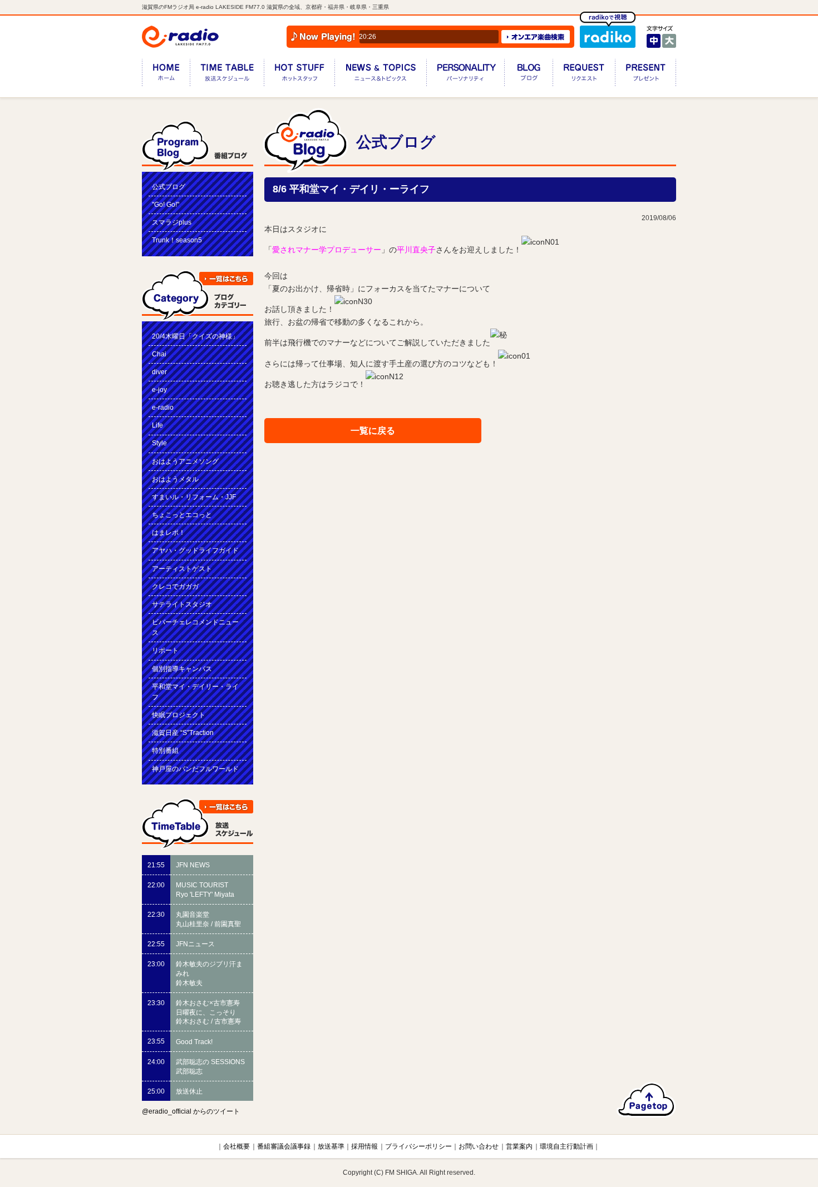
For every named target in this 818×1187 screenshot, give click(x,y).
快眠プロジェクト (178, 715)
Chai (159, 354)
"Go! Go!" (165, 204)
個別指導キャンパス (182, 669)
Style (159, 443)
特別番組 (165, 750)
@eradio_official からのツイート (191, 1111)
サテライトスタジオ (182, 604)
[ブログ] (528, 75)
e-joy (159, 390)
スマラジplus (171, 222)
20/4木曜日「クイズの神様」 (195, 336)
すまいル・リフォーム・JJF (194, 497)
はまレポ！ (168, 533)
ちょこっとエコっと (182, 515)
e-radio (163, 407)
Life (157, 425)
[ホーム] (166, 75)
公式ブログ (168, 187)
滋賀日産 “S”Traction (183, 733)
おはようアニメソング (185, 461)
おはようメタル (175, 479)
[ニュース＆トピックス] (380, 75)
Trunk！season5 (177, 240)
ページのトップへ (646, 1100)
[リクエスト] (584, 75)
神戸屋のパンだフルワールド (195, 769)
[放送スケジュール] (227, 75)
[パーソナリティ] (465, 75)
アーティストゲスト (182, 569)
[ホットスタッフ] (299, 75)
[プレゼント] (645, 75)
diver (159, 372)
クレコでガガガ (175, 586)
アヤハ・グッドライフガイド (195, 550)
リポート (165, 650)
